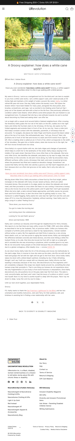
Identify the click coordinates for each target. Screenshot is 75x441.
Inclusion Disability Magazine (50, 392)
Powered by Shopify (14, 435)
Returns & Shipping (46, 376)
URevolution (17, 433)
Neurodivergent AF (15, 407)
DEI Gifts (42, 395)
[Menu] (3, 9)
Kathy (58, 101)
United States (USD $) (12, 427)
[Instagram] (17, 382)
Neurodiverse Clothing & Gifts (19, 397)
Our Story (43, 363)
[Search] (67, 9)
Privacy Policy (49, 426)
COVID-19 (50, 247)
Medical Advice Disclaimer (59, 429)
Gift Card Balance (46, 379)
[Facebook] (9, 382)
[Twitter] (26, 382)
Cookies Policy (44, 429)
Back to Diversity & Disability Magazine (37, 311)
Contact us (43, 369)
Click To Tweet (59, 176)
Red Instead (12, 403)
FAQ (40, 366)
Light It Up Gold (14, 400)
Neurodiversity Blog (15, 415)
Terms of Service (45, 372)
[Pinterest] (22, 382)
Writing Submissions (46, 409)
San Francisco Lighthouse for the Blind (41, 291)
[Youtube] (13, 382)
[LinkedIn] (30, 382)
